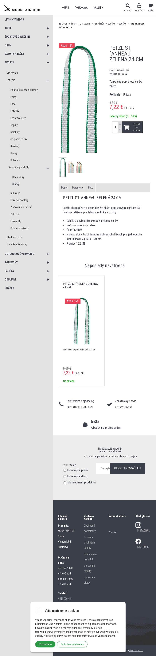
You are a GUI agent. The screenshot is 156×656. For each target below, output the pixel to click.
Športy (75, 23)
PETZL (121, 74)
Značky (112, 532)
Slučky (122, 23)
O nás (65, 7)
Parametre (78, 187)
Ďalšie (97, 7)
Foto (90, 187)
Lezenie (86, 23)
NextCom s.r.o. (136, 650)
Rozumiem (45, 644)
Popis (64, 187)
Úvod (65, 23)
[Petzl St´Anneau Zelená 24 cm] (79, 98)
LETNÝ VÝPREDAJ (14, 19)
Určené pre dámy (77, 476)
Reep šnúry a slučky (104, 23)
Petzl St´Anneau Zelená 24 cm (80, 285)
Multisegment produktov (81, 482)
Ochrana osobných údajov (89, 542)
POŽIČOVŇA (81, 7)
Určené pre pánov (77, 470)
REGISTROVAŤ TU (127, 468)
